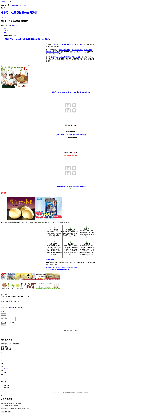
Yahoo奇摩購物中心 (77, 50)
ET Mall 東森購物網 (64, 50)
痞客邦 (11, 307)
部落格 (6, 30)
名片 (5, 32)
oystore (2, 298)
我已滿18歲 (4, 411)
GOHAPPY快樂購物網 (52, 52)
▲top (2, 311)
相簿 (5, 28)
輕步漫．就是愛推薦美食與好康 (19, 12)
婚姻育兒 (14, 25)
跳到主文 (3, 17)
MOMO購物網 (88, 50)
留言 (14, 307)
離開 (9, 411)
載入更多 (3, 314)
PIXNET (58, 392)
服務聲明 (86, 392)
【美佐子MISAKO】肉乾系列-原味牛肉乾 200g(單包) (27, 39)
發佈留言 (3, 324)
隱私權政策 (79, 392)
